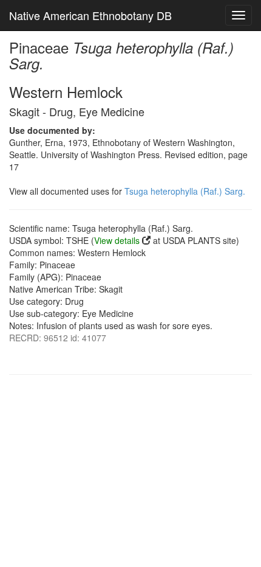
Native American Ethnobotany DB (90, 15)
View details (117, 240)
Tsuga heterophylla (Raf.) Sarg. (184, 191)
